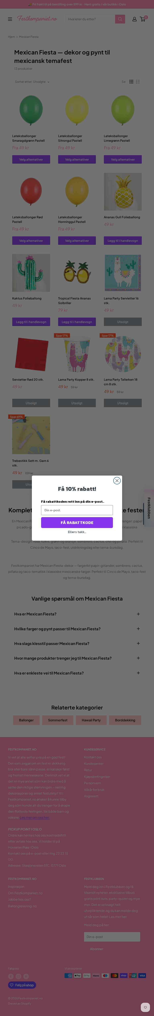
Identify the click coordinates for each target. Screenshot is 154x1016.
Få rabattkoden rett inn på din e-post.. (72, 501)
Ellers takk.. (77, 531)
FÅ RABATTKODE (77, 523)
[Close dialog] (117, 480)
